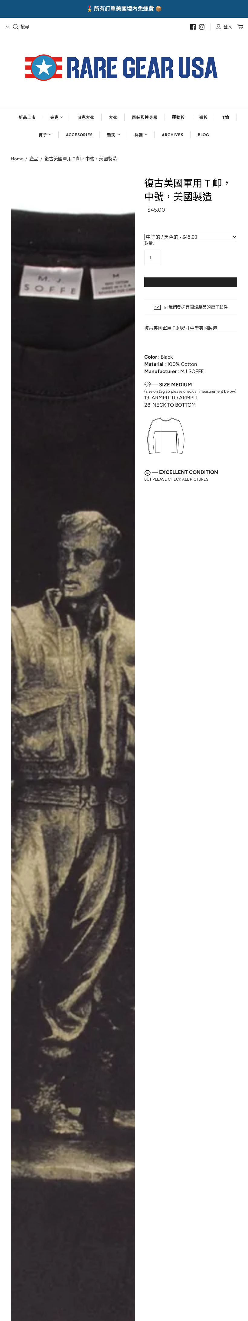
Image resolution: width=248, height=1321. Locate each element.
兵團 (139, 134)
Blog (203, 134)
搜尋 (25, 26)
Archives (172, 134)
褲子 (43, 134)
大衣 (113, 117)
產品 (33, 159)
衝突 (111, 134)
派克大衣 (85, 117)
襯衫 (203, 117)
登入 (228, 26)
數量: (149, 243)
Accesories (79, 134)
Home (17, 159)
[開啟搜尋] (16, 27)
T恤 (225, 117)
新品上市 (27, 117)
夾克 (54, 117)
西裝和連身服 (144, 117)
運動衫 (178, 117)
